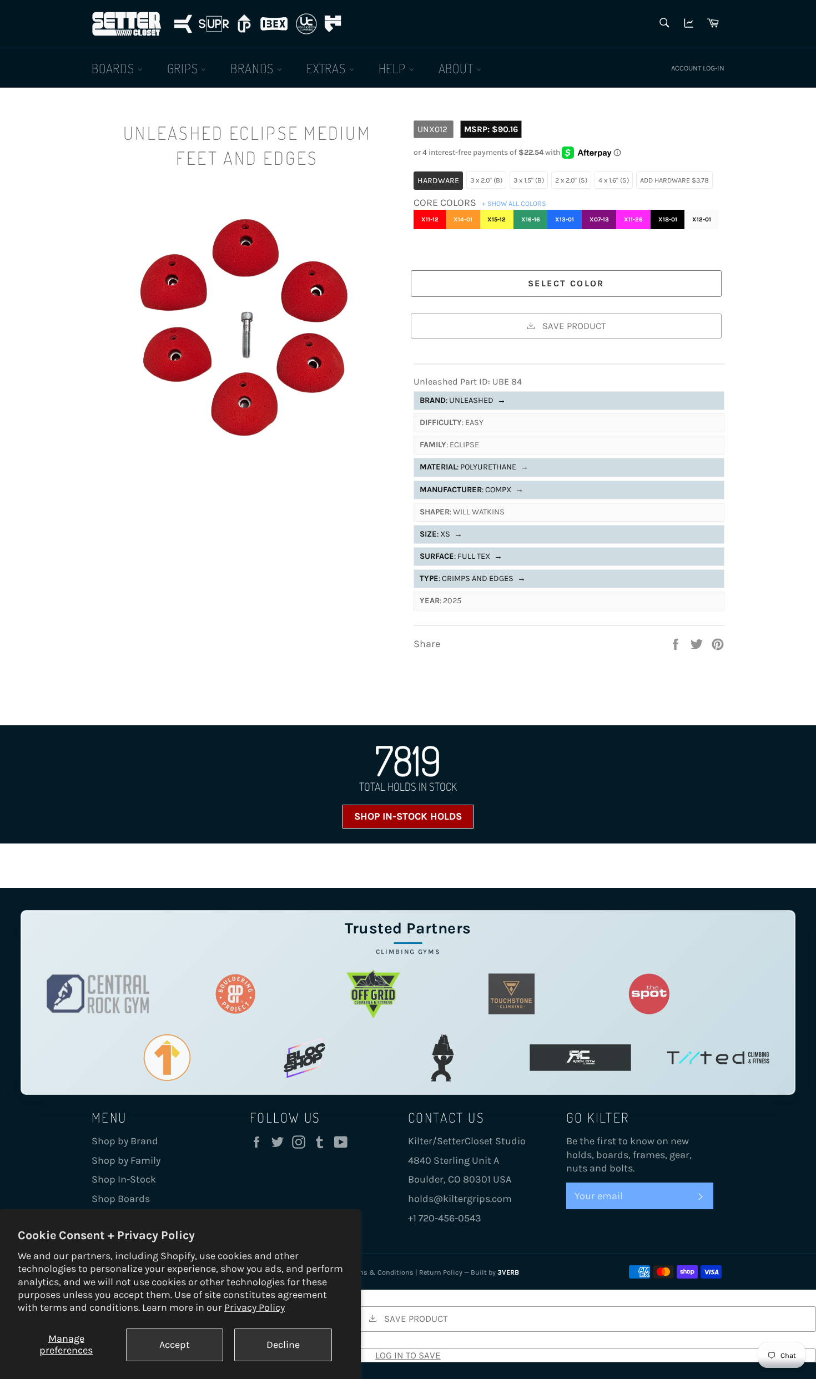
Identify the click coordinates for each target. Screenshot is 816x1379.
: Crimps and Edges (473, 578)
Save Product (573, 325)
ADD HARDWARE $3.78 (674, 180)
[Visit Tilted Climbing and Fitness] (718, 1057)
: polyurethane (474, 467)
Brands (253, 68)
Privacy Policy (254, 1307)
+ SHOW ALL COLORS (514, 203)
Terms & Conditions (381, 1272)
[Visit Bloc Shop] (304, 1057)
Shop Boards (121, 1199)
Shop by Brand (125, 1141)
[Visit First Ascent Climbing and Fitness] (166, 1057)
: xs (441, 534)
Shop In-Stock (124, 1179)
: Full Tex (461, 556)
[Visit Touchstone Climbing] (511, 994)
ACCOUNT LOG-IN (697, 68)
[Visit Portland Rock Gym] (442, 1057)
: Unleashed (463, 400)
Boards (115, 68)
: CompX (471, 489)
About (458, 68)
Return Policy (440, 1272)
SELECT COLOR (566, 283)
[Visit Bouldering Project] (235, 994)
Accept (174, 1344)
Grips (184, 68)
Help (394, 68)
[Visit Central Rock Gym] (98, 994)
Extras (327, 68)
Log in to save (408, 1355)
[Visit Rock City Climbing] (580, 1057)
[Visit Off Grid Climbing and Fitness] (373, 994)
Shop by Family (126, 1160)
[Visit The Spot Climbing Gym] (649, 994)
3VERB (508, 1272)
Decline (283, 1344)
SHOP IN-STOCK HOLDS (408, 816)
